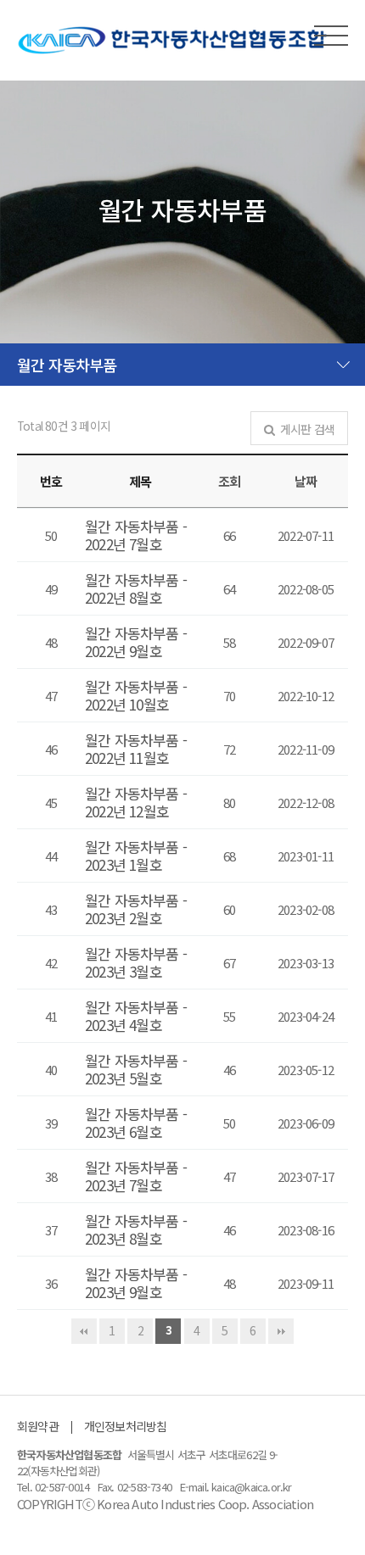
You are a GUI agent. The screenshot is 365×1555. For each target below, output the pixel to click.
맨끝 (281, 1331)
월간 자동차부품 (67, 365)
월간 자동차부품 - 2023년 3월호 (136, 962)
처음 (84, 1331)
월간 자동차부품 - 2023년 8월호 (136, 1229)
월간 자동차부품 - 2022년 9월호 (136, 641)
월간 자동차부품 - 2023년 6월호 (136, 1122)
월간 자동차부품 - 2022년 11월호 (136, 748)
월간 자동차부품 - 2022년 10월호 (136, 695)
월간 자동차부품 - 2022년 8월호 (136, 588)
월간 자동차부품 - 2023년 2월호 (136, 908)
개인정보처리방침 (125, 1426)
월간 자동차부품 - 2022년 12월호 (136, 802)
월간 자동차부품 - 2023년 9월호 (136, 1282)
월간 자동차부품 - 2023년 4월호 (136, 1015)
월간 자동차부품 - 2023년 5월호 (136, 1069)
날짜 (306, 481)
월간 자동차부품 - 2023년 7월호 (136, 1176)
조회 (229, 481)
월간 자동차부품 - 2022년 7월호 (136, 535)
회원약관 (38, 1426)
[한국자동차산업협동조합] (172, 40)
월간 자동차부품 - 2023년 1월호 (136, 855)
